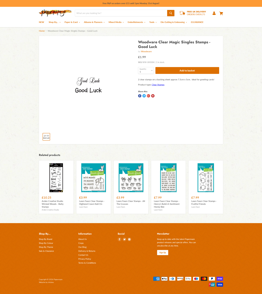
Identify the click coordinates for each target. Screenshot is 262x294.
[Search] (170, 13)
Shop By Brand (45, 239)
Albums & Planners (93, 22)
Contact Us (83, 255)
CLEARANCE (197, 22)
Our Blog (82, 247)
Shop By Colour (46, 243)
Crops (81, 243)
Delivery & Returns (86, 251)
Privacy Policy (84, 259)
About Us (82, 239)
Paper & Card (71, 22)
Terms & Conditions (87, 263)
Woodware (146, 51)
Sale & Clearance (46, 251)
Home (42, 31)
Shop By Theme (46, 247)
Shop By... (54, 22)
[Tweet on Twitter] (144, 95)
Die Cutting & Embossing (173, 22)
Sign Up (162, 252)
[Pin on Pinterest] (152, 95)
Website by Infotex (46, 282)
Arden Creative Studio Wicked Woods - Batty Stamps (52, 204)
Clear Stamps (158, 84)
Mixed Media (115, 22)
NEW (41, 22)
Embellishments (136, 22)
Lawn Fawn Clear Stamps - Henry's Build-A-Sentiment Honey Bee (167, 204)
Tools (152, 22)
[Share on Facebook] (139, 95)
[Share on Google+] (148, 95)
